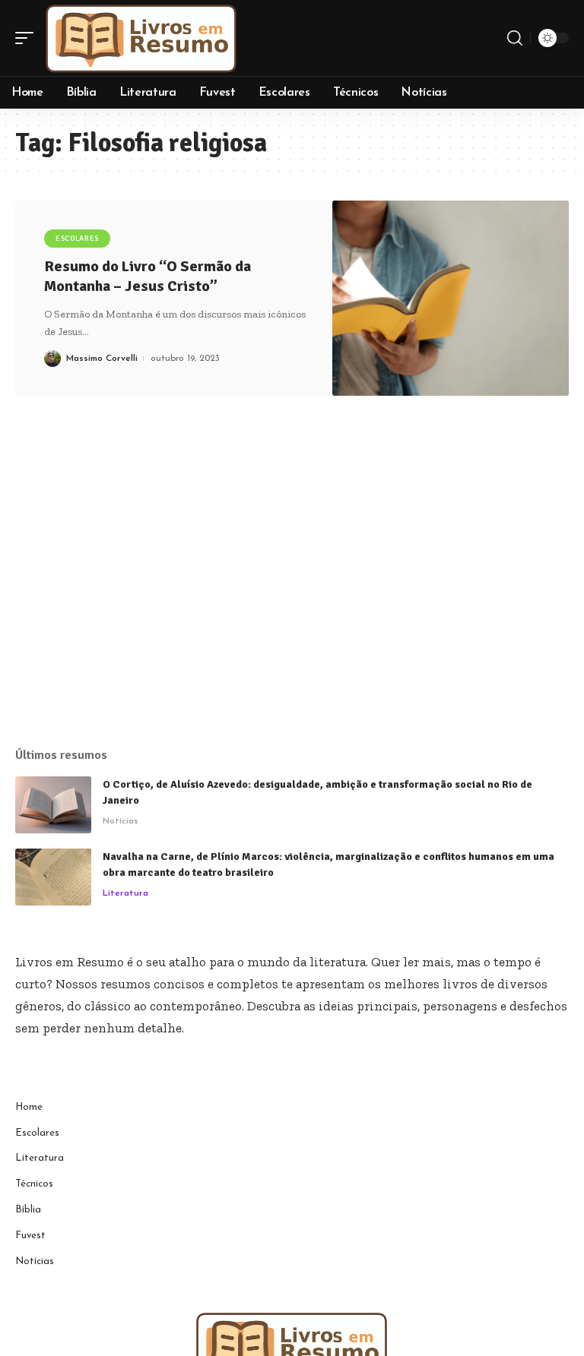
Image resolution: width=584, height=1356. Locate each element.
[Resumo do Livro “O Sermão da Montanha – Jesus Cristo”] (450, 298)
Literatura (125, 893)
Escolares (77, 238)
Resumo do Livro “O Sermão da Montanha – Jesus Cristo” (147, 276)
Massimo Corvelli (102, 358)
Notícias (120, 821)
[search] (514, 38)
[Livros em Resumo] (141, 38)
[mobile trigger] (28, 38)
